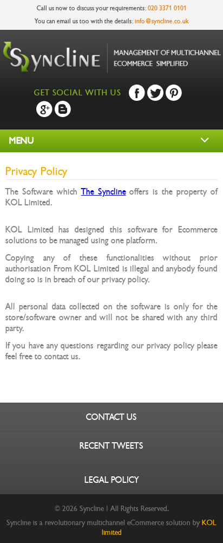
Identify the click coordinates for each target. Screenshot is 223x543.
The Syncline (103, 192)
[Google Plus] (44, 109)
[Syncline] (111, 72)
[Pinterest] (174, 93)
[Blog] (63, 109)
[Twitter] (155, 93)
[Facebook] (137, 93)
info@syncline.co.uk (162, 21)
